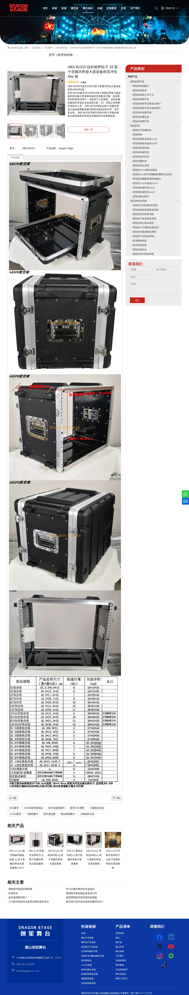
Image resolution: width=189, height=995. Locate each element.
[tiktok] (165, 965)
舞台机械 (120, 951)
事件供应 (88, 8)
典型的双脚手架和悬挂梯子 (147, 103)
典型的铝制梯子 (141, 86)
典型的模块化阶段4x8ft (145, 143)
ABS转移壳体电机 (33, 808)
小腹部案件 (32, 814)
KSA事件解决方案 (89, 951)
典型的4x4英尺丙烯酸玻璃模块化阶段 (152, 174)
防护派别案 (49, 814)
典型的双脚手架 (141, 99)
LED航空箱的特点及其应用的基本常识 (29, 901)
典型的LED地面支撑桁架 (146, 227)
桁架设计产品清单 (89, 947)
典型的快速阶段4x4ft (144, 192)
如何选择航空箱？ (18, 897)
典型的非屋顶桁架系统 (144, 231)
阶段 (64, 8)
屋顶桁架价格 (87, 978)
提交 (137, 300)
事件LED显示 (122, 978)
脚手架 (74, 8)
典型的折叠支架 (141, 116)
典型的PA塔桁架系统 (143, 236)
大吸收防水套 (87, 814)
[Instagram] (159, 956)
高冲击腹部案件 (56, 808)
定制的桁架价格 (88, 983)
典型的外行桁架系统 (143, 254)
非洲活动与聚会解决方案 (92, 956)
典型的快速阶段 (141, 152)
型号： (13, 148)
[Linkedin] (171, 937)
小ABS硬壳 (15, 814)
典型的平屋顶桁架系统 (144, 218)
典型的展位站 (140, 249)
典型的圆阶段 (140, 161)
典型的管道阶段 (141, 147)
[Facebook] (159, 937)
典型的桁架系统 (138, 200)
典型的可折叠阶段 (142, 130)
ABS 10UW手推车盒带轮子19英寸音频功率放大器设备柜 (94, 859)
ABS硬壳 (14, 808)
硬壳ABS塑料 (77, 808)
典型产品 (132, 76)
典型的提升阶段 (141, 156)
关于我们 (135, 8)
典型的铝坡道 (140, 90)
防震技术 (13, 893)
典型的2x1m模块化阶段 (145, 170)
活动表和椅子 (122, 969)
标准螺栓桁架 (140, 240)
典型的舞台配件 (141, 196)
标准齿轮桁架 (140, 245)
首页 (45, 8)
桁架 (54, 8)
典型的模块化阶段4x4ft (145, 139)
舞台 (118, 938)
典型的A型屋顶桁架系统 (145, 205)
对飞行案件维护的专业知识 (80, 889)
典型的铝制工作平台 (143, 94)
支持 (123, 8)
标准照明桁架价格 (89, 974)
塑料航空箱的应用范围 (20, 889)
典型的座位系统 (141, 165)
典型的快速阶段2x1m (144, 187)
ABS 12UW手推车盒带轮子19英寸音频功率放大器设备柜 (113, 859)
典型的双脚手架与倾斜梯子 (147, 108)
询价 (86, 129)
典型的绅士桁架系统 (143, 223)
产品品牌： (52, 148)
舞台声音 (120, 947)
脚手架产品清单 (88, 942)
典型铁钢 (137, 134)
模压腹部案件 (68, 814)
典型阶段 (135, 125)
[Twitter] (159, 946)
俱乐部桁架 (86, 960)
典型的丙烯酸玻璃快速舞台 (147, 178)
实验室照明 (121, 960)
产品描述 (15, 157)
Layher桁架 (86, 965)
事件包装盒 (121, 974)
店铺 (99, 8)
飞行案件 (120, 956)
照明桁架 (120, 933)
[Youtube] (171, 946)
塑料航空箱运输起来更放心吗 (81, 893)
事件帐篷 (120, 965)
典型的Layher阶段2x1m (145, 183)
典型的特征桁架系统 (143, 214)
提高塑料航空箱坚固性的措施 (81, 897)
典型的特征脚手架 (142, 112)
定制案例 (112, 8)
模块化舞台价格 (88, 969)
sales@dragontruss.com (27, 971)
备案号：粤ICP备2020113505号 (137, 993)
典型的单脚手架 (141, 121)
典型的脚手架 (137, 81)
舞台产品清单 (87, 938)
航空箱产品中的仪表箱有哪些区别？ (85, 901)
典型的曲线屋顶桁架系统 (146, 209)
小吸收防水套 (97, 808)
